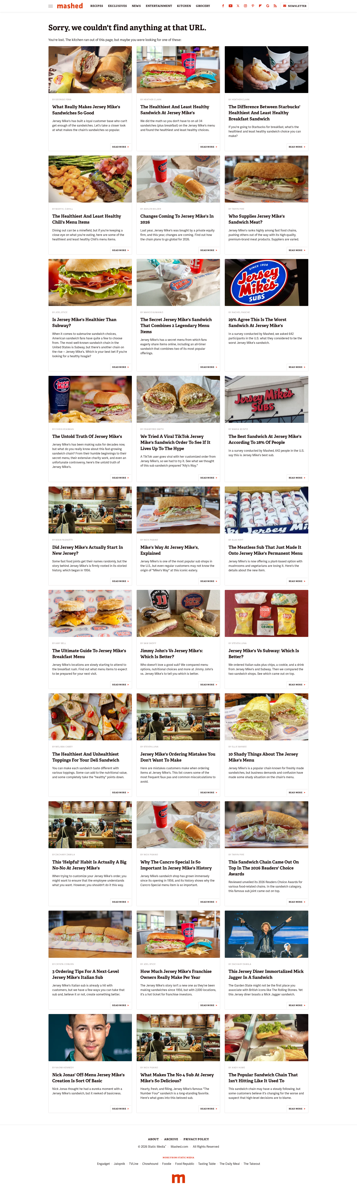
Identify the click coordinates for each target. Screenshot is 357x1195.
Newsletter (297, 6)
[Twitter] (238, 6)
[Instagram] (245, 6)
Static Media (156, 1147)
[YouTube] (230, 6)
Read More (119, 147)
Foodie (166, 1164)
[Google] (268, 6)
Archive (171, 1139)
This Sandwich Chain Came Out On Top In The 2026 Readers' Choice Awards (264, 868)
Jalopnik (119, 1164)
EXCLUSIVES (117, 6)
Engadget (103, 1164)
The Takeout (252, 1164)
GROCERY (203, 6)
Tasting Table (207, 1164)
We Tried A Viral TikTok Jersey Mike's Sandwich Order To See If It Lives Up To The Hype (175, 442)
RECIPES (96, 6)
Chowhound (150, 1164)
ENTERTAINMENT (159, 6)
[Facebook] (223, 6)
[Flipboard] (260, 6)
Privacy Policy (196, 1139)
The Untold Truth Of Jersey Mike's (87, 436)
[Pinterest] (253, 6)
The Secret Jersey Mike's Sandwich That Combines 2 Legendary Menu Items (176, 325)
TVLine (133, 1164)
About (153, 1139)
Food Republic (184, 1164)
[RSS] (275, 6)
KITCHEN (184, 6)
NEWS (136, 6)
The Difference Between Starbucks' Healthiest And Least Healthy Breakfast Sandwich (264, 112)
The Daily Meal (230, 1164)
